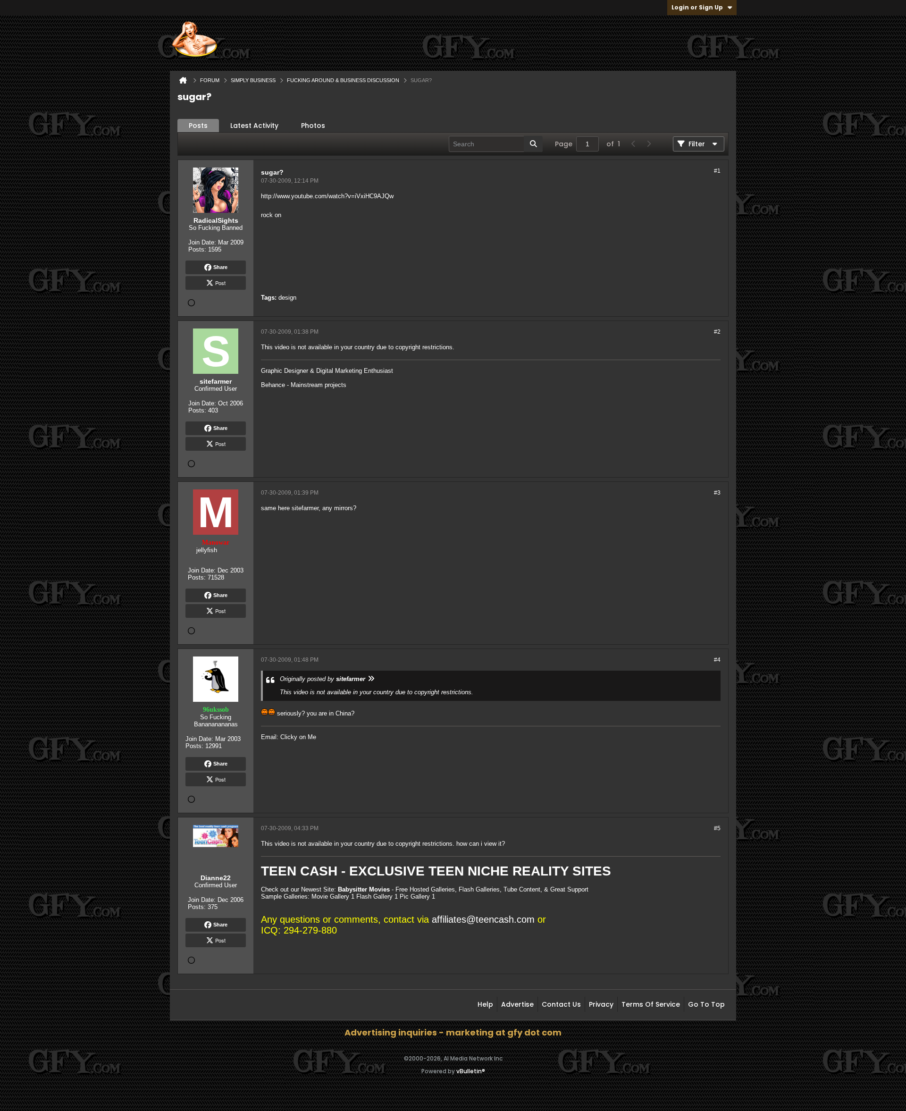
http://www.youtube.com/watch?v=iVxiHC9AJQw (327, 196)
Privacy (601, 1004)
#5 (717, 828)
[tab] (198, 126)
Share (220, 267)
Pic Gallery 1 (417, 896)
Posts (198, 125)
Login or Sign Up (697, 7)
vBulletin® (470, 1071)
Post (220, 282)
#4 (717, 659)
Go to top (706, 1004)
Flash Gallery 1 (377, 896)
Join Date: (202, 242)
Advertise (517, 1004)
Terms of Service (650, 1004)
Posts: (197, 249)
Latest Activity (254, 125)
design (287, 297)
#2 (717, 331)
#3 (717, 492)
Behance (273, 384)
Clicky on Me (298, 737)
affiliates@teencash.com (483, 919)
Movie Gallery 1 (332, 896)
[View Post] (371, 678)
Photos (313, 125)
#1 (717, 171)
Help (485, 1004)
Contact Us (561, 1004)
